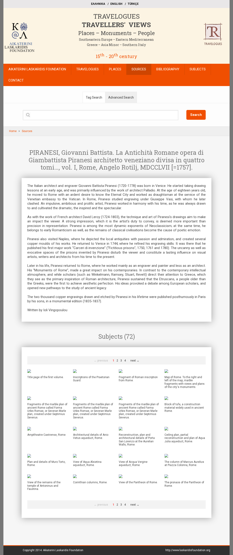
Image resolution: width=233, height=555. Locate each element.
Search (196, 115)
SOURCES (139, 69)
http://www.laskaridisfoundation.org (187, 550)
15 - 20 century (116, 56)
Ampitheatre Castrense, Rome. (46, 434)
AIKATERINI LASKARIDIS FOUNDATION (37, 69)
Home (13, 131)
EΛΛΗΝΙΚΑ (98, 3)
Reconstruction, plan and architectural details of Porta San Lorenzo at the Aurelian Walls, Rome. (137, 439)
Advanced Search (121, 97)
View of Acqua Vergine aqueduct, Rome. (133, 463)
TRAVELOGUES (116, 16)
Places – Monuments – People (116, 33)
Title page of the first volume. (45, 377)
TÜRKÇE (133, 3)
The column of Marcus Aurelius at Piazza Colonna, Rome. (184, 463)
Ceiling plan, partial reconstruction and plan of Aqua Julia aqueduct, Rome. (185, 438)
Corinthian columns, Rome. (90, 482)
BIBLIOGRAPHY (167, 69)
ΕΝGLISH (116, 3)
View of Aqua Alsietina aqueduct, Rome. (87, 463)
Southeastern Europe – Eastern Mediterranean (116, 39)
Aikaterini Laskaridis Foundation (63, 550)
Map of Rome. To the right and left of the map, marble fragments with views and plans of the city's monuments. (185, 382)
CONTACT (16, 80)
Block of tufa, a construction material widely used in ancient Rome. (184, 407)
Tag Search (94, 97)
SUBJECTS (198, 69)
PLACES (115, 69)
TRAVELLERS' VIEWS (116, 24)
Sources (27, 131)
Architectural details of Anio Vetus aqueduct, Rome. (90, 436)
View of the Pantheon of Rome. (138, 482)
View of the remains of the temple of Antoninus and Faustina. (44, 486)
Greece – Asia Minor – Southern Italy (116, 45)
